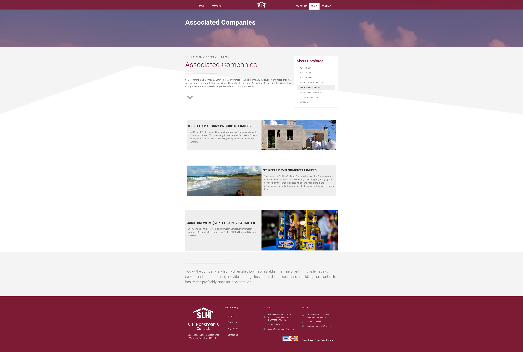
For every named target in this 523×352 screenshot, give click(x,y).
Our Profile (305, 73)
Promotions (233, 322)
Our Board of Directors (311, 82)
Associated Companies (310, 87)
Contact (326, 6)
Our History (305, 68)
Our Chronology (308, 78)
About (314, 6)
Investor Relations (309, 97)
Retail (202, 6)
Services (216, 6)
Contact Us (232, 335)
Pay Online (301, 6)
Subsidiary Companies (310, 92)
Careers (303, 102)
